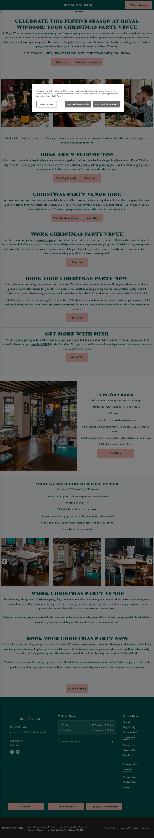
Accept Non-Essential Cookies (106, 104)
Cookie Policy (56, 96)
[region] (78, 98)
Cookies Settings (46, 104)
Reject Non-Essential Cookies (77, 104)
